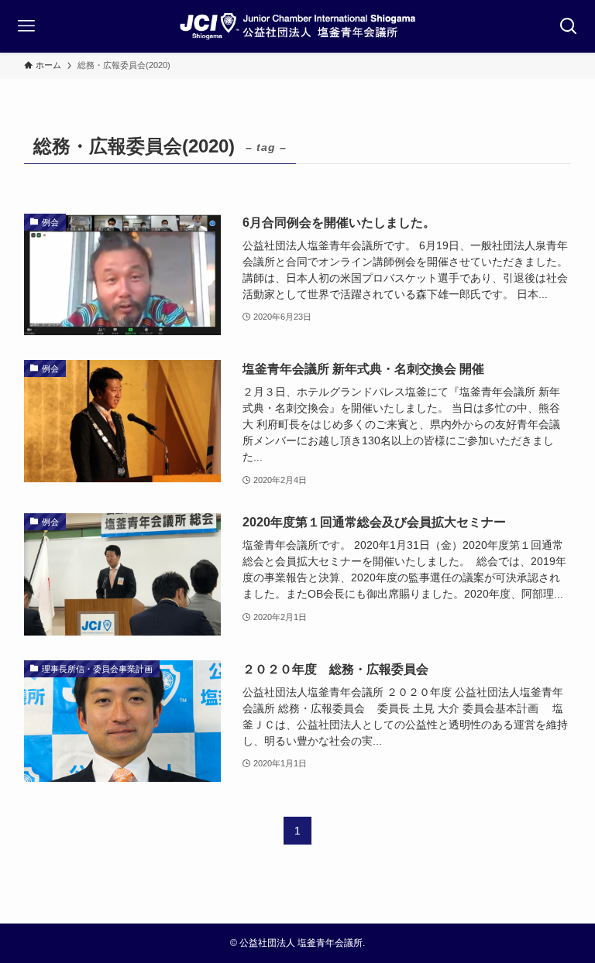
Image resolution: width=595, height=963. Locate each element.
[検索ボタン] (568, 26)
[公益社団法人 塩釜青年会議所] (297, 26)
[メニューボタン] (26, 26)
